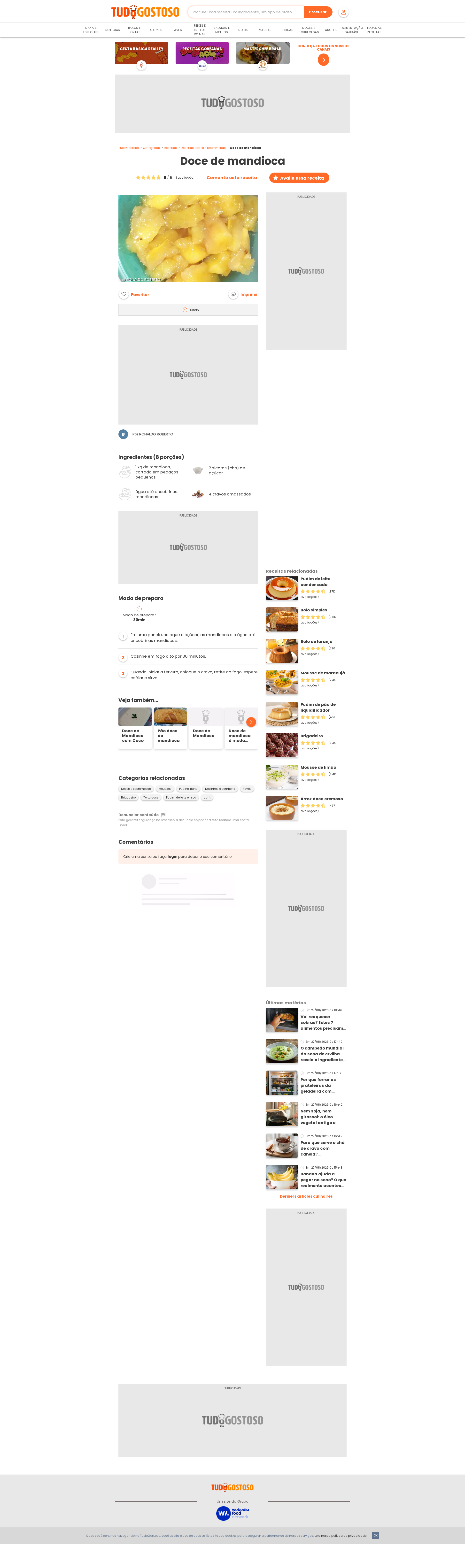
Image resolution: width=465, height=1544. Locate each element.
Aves (178, 30)
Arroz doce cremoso (322, 799)
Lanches (331, 30)
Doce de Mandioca (204, 733)
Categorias (151, 148)
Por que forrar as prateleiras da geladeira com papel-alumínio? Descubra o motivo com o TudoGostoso (322, 1085)
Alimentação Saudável (352, 30)
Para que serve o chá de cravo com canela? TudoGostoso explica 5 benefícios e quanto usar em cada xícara (323, 1148)
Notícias (112, 30)
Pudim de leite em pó (181, 797)
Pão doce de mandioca (169, 736)
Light (207, 797)
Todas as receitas (374, 30)
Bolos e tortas (134, 30)
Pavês (247, 789)
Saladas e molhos (222, 30)
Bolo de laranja (317, 641)
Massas (265, 30)
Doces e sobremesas (136, 789)
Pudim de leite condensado (315, 581)
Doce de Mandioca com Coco (133, 736)
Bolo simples (314, 610)
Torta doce (150, 797)
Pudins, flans (188, 789)
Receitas (170, 148)
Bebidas (287, 30)
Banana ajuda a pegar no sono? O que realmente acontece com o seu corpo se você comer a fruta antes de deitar (323, 1180)
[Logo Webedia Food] (232, 1513)
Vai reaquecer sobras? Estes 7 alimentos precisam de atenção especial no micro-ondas (322, 1022)
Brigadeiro (128, 797)
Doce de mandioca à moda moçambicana (242, 736)
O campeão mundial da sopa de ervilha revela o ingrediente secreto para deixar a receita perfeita (323, 1054)
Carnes (156, 30)
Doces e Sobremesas (309, 30)
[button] (242, 294)
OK (376, 1535)
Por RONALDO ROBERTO (152, 434)
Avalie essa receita (302, 178)
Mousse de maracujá (323, 673)
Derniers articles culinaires (306, 1196)
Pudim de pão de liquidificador (318, 707)
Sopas (243, 30)
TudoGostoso (128, 148)
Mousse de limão (318, 767)
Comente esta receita (232, 177)
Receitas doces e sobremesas (203, 148)
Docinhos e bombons (220, 789)
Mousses (165, 789)
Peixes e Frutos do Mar (200, 29)
